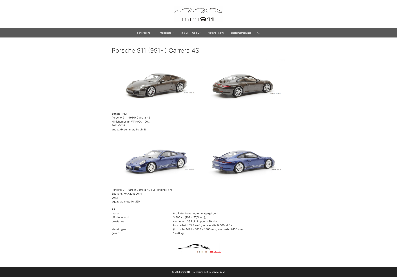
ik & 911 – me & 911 (191, 32)
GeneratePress (216, 271)
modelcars (165, 32)
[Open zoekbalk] (258, 32)
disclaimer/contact (241, 32)
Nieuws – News (216, 32)
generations (143, 32)
